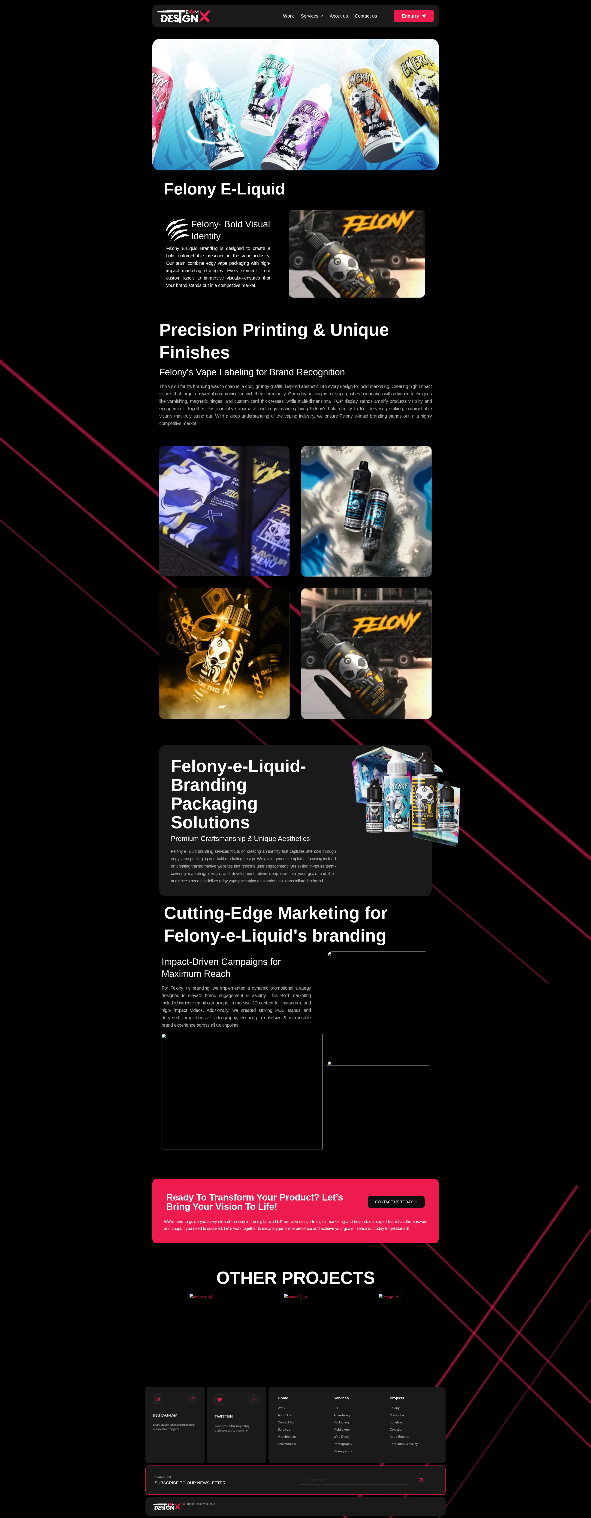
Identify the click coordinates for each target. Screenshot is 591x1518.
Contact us (366, 15)
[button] (311, 16)
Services (309, 15)
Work (288, 15)
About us (339, 15)
